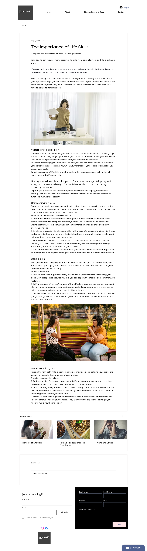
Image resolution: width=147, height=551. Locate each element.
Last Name (107, 492)
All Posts (23, 26)
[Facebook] (46, 528)
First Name (83, 492)
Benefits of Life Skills (32, 443)
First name (25, 499)
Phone (106, 501)
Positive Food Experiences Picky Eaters (72, 444)
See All (124, 416)
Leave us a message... (87, 509)
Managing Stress (105, 443)
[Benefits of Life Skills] (36, 429)
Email (24, 508)
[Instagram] (42, 528)
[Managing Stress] (110, 429)
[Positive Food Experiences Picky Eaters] (73, 429)
